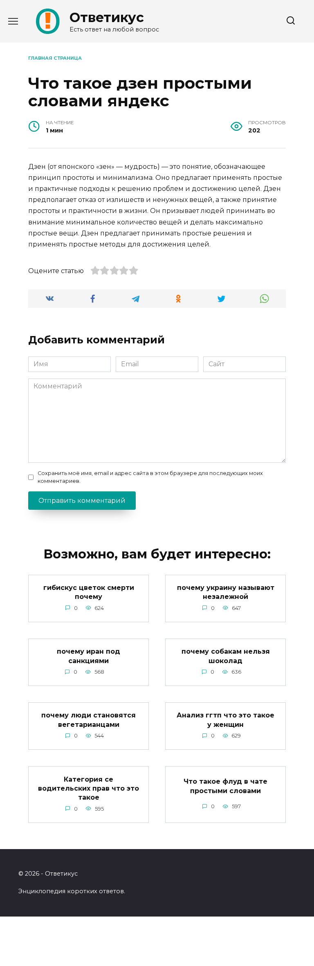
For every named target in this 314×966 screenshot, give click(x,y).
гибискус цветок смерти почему (88, 592)
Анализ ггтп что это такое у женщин (225, 719)
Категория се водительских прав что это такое (88, 788)
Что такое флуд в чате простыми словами (225, 786)
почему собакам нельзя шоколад (226, 656)
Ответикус (107, 17)
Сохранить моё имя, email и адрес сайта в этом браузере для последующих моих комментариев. (150, 477)
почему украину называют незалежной (225, 592)
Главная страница (55, 58)
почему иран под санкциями (88, 656)
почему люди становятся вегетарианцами (88, 719)
